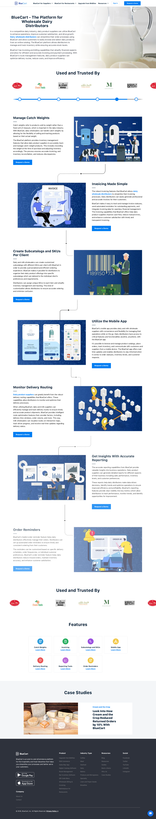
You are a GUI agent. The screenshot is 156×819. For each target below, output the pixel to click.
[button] (42, 3)
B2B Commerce (64, 761)
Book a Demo (106, 768)
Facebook (126, 758)
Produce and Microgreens (89, 775)
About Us (19, 796)
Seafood (83, 765)
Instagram (126, 771)
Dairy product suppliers (23, 394)
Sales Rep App (64, 765)
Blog (103, 758)
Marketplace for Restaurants (64, 790)
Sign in (115, 3)
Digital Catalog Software (67, 768)
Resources (105, 761)
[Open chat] (150, 813)
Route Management (66, 771)
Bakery (82, 771)
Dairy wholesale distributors (23, 37)
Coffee (82, 758)
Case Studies (106, 775)
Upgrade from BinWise (87, 3)
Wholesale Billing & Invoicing (66, 783)
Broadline (83, 785)
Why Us (104, 771)
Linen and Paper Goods (88, 782)
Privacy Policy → (52, 811)
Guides (104, 765)
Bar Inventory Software (67, 775)
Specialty (83, 778)
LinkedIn (126, 768)
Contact (19, 800)
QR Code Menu (64, 778)
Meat (82, 761)
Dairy (82, 768)
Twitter (125, 761)
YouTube (126, 765)
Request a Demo (132, 3)
